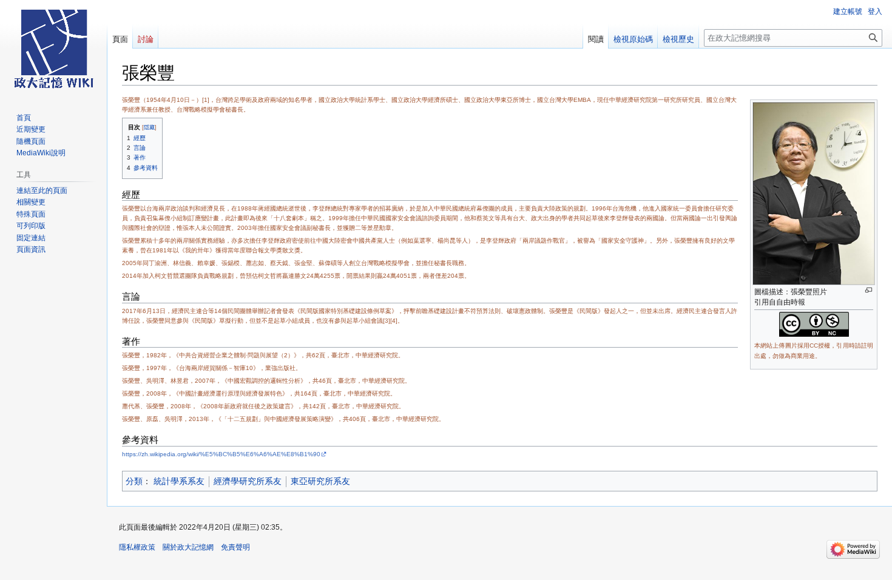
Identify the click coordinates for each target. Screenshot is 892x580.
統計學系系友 (179, 481)
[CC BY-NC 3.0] (814, 323)
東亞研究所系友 (320, 481)
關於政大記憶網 (188, 547)
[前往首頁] (53, 48)
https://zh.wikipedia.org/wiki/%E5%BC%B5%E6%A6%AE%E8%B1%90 (221, 454)
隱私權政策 (137, 547)
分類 (134, 481)
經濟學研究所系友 (248, 481)
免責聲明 (235, 547)
